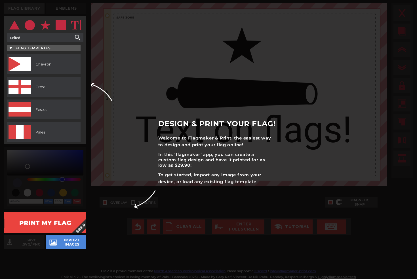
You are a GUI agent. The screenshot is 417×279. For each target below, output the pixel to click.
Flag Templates (33, 48)
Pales (40, 132)
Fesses (41, 109)
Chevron (43, 64)
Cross (40, 86)
